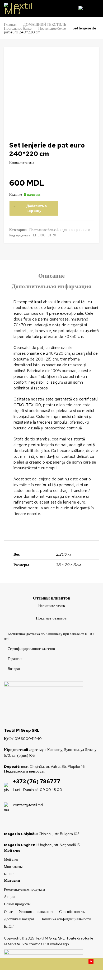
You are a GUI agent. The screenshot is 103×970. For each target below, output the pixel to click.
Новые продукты (17, 904)
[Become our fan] (7, 822)
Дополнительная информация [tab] (51, 286)
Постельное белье (17, 28)
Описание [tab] (51, 276)
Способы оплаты (72, 911)
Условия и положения (36, 911)
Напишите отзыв (21, 162)
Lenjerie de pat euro (73, 229)
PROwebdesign (56, 944)
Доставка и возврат (19, 919)
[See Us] (16, 822)
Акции (9, 896)
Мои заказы (13, 866)
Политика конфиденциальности (65, 919)
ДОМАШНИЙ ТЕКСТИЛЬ (44, 24)
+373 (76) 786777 (36, 781)
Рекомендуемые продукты (24, 889)
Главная (10, 24)
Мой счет (11, 859)
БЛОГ (8, 874)
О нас (8, 911)
